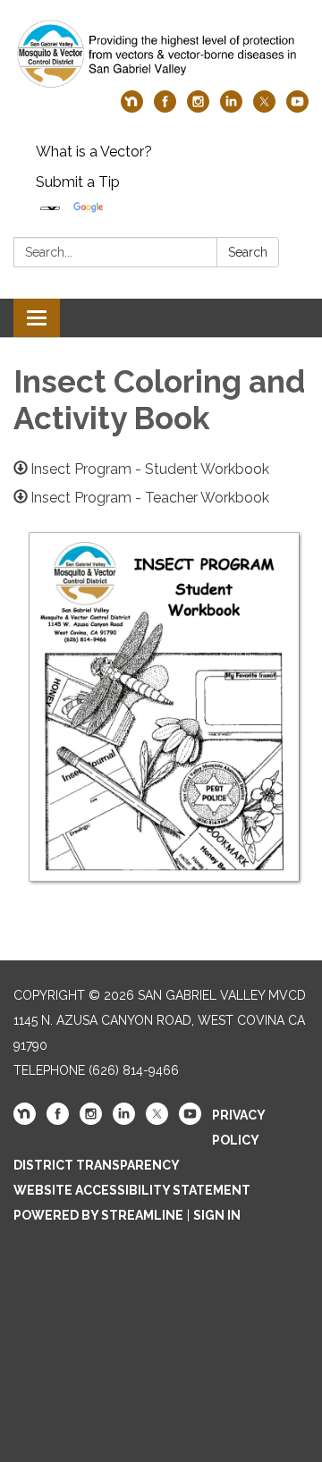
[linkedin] (231, 107)
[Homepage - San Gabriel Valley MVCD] (161, 54)
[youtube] (297, 107)
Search (247, 252)
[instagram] (198, 107)
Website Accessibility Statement (131, 1190)
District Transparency (96, 1165)
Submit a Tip (78, 181)
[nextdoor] (132, 107)
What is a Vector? (94, 151)
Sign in (217, 1215)
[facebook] (165, 107)
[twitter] (264, 107)
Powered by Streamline (98, 1215)
